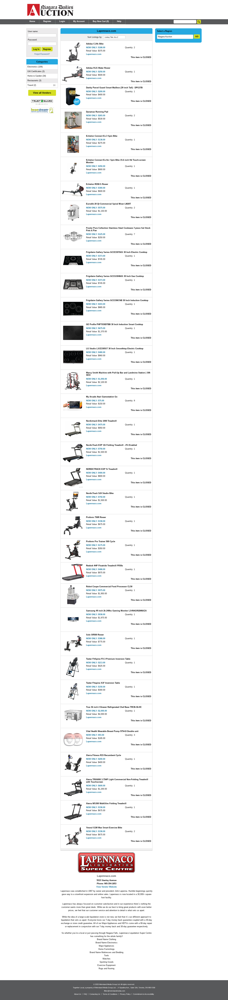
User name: (33, 31)
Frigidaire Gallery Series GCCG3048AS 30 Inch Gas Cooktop (115, 276)
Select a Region (164, 31)
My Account (79, 21)
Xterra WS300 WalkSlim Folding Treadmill (106, 803)
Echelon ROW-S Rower (97, 184)
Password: (32, 40)
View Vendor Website (106, 887)
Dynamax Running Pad (97, 112)
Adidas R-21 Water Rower (98, 68)
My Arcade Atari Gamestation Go (101, 397)
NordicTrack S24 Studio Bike (100, 493)
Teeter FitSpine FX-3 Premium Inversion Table (108, 659)
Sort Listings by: (95, 37)
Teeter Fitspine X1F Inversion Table (103, 683)
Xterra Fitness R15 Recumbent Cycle (103, 755)
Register (47, 21)
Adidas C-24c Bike (94, 44)
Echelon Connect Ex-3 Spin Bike (101, 136)
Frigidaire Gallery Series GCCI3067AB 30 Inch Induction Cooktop (117, 300)
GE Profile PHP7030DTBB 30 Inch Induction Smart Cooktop (114, 324)
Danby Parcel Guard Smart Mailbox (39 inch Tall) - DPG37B (114, 87)
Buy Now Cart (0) (101, 21)
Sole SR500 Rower (95, 635)
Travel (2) (31, 85)
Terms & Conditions (110, 994)
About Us (77, 994)
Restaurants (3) (34, 80)
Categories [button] (42, 62)
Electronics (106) (35, 67)
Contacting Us (94, 994)
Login (62, 21)
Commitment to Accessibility (143, 994)
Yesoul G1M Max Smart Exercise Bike (104, 827)
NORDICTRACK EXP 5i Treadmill (101, 469)
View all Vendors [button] (42, 93)
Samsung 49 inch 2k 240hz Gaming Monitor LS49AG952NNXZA (116, 611)
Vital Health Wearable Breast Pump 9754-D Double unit (112, 731)
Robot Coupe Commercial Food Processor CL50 (109, 586)
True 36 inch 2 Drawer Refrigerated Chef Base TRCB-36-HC (114, 707)
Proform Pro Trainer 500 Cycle (100, 541)
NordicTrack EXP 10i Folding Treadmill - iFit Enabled (111, 445)
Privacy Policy (125, 994)
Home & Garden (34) (36, 76)
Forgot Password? (42, 54)
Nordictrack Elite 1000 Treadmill (101, 421)
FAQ (85, 994)
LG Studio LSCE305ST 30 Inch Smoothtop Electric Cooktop (114, 348)
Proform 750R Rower (96, 517)
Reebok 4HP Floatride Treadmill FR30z (104, 565)
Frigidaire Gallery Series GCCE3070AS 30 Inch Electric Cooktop (116, 252)
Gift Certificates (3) (36, 71)
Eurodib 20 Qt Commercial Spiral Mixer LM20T (108, 204)
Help (119, 21)
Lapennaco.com (93, 54)
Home (32, 21)
